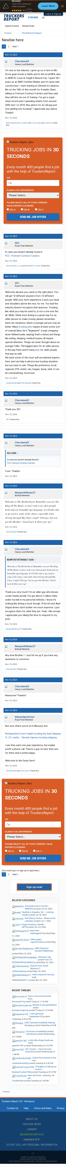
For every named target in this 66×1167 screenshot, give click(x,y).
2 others (48, 123)
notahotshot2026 (20, 1063)
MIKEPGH (29, 909)
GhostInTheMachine (44, 951)
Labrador (29, 921)
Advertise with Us (32, 1134)
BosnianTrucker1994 (21, 1072)
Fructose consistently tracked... (40, 1031)
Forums (33, 17)
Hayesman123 (36, 1016)
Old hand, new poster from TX (45, 958)
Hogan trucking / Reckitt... (33, 924)
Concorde (36, 123)
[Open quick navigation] (59, 33)
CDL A (12, 209)
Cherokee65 (22, 61)
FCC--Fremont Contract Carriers (22, 255)
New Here (34, 930)
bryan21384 (26, 123)
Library (32, 1129)
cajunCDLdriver (37, 942)
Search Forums (12, 26)
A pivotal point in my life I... (37, 906)
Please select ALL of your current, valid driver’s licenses (27, 204)
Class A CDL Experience (20, 190)
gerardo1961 (18, 1045)
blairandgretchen (13, 123)
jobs (37, 349)
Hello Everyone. (42, 948)
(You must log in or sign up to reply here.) (21, 870)
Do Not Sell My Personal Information (31, 1144)
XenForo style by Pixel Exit (33, 1157)
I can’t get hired (36, 1014)
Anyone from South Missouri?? (39, 967)
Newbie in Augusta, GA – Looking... (38, 912)
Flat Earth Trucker (33, 266)
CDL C (40, 209)
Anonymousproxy (20, 1010)
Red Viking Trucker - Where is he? (40, 918)
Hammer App (31, 1139)
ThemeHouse (51, 1161)
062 (17, 242)
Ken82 (25, 915)
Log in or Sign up (53, 14)
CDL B (26, 209)
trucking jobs (25, 326)
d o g (19, 266)
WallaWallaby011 (20, 980)
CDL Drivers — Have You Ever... (39, 1049)
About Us (32, 1119)
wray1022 (29, 1051)
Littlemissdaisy (19, 971)
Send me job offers (33, 217)
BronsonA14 (18, 1001)
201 (17, 283)
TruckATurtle (17, 1080)
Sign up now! (34, 887)
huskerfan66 (11, 383)
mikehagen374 (37, 933)
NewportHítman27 (25, 492)
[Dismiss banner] (62, 6)
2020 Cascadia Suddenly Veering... (40, 1022)
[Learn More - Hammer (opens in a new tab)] (33, 6)
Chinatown (31, 1034)
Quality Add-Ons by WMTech (33, 1159)
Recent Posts (28, 26)
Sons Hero (25, 771)
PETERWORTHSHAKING (23, 962)
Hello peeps (35, 939)
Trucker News (31, 1124)
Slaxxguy (29, 1025)
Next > (15, 46)
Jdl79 (24, 927)
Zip (8, 177)
